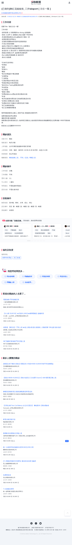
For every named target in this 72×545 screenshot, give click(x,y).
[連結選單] (3, 3)
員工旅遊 (17, 257)
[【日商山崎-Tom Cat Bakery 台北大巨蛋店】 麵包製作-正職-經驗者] (36, 409)
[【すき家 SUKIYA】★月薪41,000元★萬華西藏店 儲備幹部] (36, 317)
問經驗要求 (28, 276)
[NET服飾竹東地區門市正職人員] (36, 345)
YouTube (40, 523)
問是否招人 (64, 276)
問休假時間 (11, 276)
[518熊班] (36, 3)
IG (31, 523)
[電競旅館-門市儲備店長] (36, 303)
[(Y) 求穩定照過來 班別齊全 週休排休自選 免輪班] (36, 465)
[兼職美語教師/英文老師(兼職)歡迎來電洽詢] (36, 395)
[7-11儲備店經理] (36, 492)
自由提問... (28, 282)
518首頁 (9, 16)
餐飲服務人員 (13, 157)
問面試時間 (46, 276)
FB (36, 523)
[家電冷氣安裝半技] (36, 423)
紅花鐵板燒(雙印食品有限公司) (30, 16)
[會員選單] (69, 3)
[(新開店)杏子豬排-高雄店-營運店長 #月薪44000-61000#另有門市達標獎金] (36, 367)
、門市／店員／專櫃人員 (27, 157)
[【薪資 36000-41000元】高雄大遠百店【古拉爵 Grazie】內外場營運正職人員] (36, 381)
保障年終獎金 (7, 257)
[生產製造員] (36, 479)
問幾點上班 (11, 282)
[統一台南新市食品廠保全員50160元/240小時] (36, 451)
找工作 (14, 16)
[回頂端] (67, 513)
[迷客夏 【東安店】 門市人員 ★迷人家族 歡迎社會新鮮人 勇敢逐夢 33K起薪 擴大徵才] (36, 331)
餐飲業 (19, 16)
